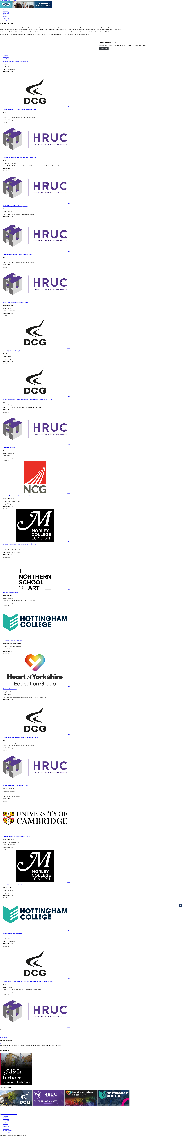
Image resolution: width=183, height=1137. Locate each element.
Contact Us (5, 1124)
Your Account (6, 15)
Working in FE (6, 20)
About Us (5, 1122)
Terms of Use (6, 1126)
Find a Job (5, 1116)
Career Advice (6, 12)
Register (5, 1037)
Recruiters (5, 16)
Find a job (5, 9)
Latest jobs (5, 55)
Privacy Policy (6, 1127)
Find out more (104, 48)
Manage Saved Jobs (4, 1048)
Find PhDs (5, 11)
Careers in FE (6, 18)
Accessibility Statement (8, 1130)
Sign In (1, 1037)
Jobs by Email (6, 13)
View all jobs (6, 58)
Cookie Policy (6, 1129)
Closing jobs (6, 57)
